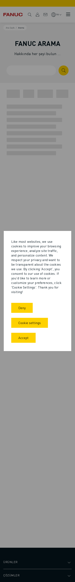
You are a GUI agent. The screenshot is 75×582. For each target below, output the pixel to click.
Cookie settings (29, 323)
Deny (22, 308)
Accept (23, 337)
